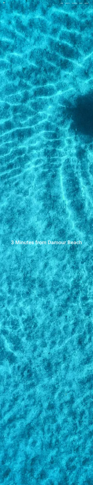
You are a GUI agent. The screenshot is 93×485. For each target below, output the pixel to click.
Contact (86, 3)
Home (62, 3)
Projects (67, 3)
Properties (74, 3)
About (80, 3)
